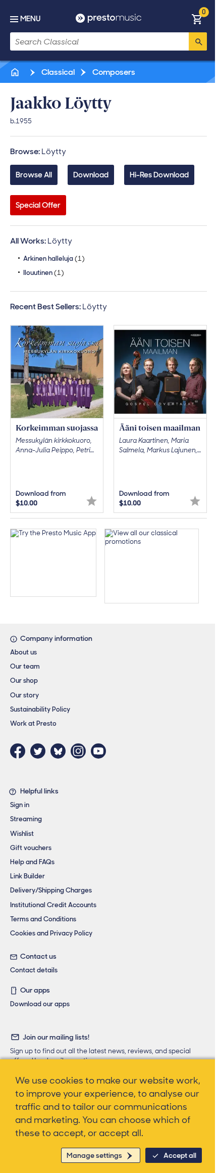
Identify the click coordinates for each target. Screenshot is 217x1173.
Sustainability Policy (40, 709)
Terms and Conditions (43, 919)
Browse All (34, 175)
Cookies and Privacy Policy (51, 933)
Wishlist (22, 833)
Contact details (34, 970)
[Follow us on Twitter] (40, 751)
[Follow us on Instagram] (81, 751)
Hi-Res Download (159, 175)
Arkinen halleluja (54, 258)
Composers (113, 72)
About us (23, 652)
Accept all (180, 1155)
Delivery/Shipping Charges (51, 890)
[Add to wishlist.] (91, 501)
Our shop (24, 680)
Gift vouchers (30, 847)
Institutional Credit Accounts (53, 905)
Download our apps (40, 1004)
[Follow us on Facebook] (20, 751)
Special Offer (38, 205)
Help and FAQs (32, 862)
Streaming (26, 819)
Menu (30, 19)
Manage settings (94, 1155)
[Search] (198, 41)
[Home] (16, 72)
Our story (24, 695)
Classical (57, 72)
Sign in (19, 805)
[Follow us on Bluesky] (60, 751)
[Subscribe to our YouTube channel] (101, 751)
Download (90, 175)
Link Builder (27, 876)
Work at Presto (33, 723)
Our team (25, 666)
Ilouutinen (43, 272)
